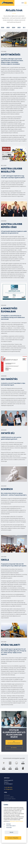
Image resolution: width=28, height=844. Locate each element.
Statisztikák (9, 827)
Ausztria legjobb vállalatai (9, 798)
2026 (2, 27)
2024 (13, 27)
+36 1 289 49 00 (8, 787)
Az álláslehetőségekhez (14, 742)
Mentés (11, 832)
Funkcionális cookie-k (11, 825)
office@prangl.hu (9, 789)
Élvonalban (6, 800)
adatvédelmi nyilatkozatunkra (16, 821)
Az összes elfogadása (13, 837)
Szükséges (8, 824)
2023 (19, 27)
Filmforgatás (7, 795)
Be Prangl (14, 747)
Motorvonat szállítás (9, 797)
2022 (24, 27)
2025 (8, 27)
